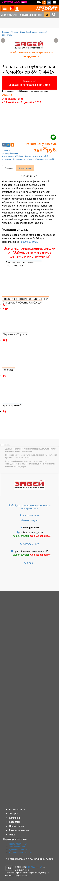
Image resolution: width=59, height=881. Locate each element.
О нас (12, 834)
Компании (15, 817)
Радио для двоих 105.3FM (20, 852)
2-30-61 (31, 562)
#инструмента (19, 159)
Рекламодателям (19, 830)
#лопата (6, 150)
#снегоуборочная (10, 153)
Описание (9, 168)
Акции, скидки (17, 809)
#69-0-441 (19, 156)
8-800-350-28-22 (31, 515)
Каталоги (14, 821)
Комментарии (25, 168)
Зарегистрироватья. (23, 579)
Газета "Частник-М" (18, 843)
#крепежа (6, 159)
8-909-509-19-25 (29, 241)
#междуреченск (32, 156)
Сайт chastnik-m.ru (17, 846)
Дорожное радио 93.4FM (20, 849)
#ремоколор (7, 156)
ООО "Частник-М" (34, 867)
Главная (5, 32)
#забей (44, 156)
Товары (14, 32)
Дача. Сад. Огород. (28, 32)
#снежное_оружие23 (44, 159)
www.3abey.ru (31, 520)
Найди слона (16, 826)
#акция (30, 159)
